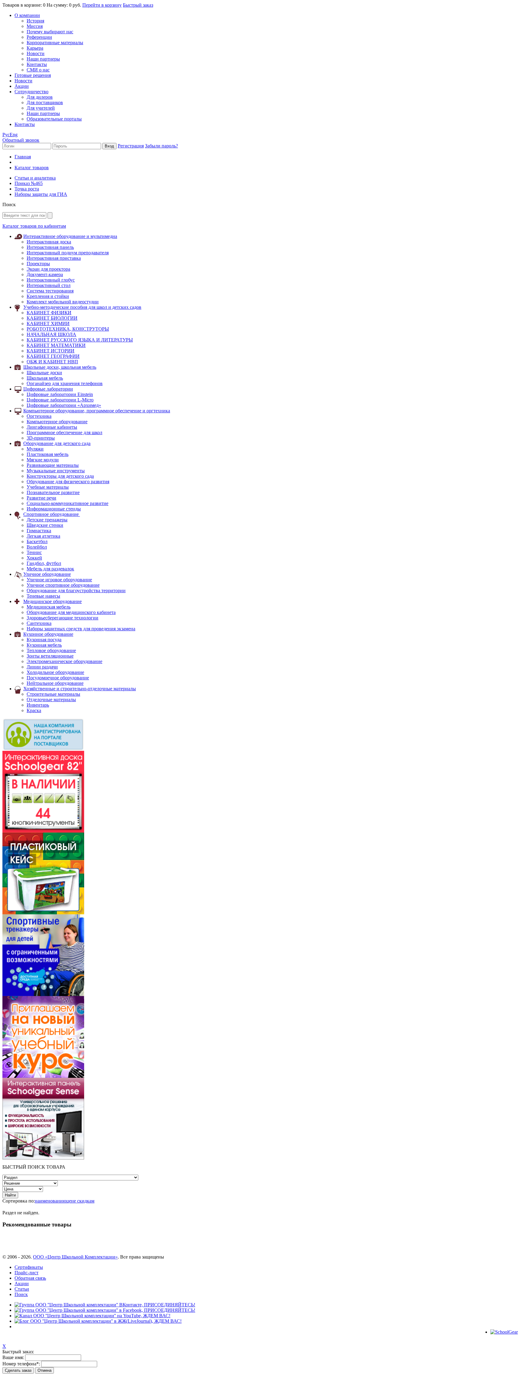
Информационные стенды (54, 508)
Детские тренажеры (47, 519)
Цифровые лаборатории (48, 388)
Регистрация (131, 145)
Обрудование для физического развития (68, 481)
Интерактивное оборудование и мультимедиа (70, 236)
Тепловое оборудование (51, 650)
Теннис (34, 552)
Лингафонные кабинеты (52, 427)
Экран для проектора (48, 269)
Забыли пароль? (161, 145)
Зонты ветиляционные (50, 655)
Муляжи (35, 448)
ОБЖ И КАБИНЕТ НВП (52, 361)
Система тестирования (50, 290)
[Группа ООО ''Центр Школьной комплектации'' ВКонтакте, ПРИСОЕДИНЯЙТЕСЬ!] (105, 1304)
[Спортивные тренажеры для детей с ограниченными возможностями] (43, 994)
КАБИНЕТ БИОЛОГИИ (52, 318)
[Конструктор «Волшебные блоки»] (43, 912)
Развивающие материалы (53, 465)
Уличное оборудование (47, 574)
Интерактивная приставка (54, 258)
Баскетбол (37, 541)
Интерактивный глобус (51, 279)
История (35, 20)
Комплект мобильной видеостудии (63, 301)
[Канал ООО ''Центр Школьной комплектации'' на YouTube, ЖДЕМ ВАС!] (92, 1315)
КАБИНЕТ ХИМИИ (48, 323)
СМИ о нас (38, 69)
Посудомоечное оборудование (58, 677)
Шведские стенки (45, 525)
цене (71, 1200)
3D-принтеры (41, 438)
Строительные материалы (53, 694)
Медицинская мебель (49, 606)
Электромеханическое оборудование (64, 661)
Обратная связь (30, 1278)
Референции (39, 37)
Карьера (35, 48)
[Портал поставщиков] (43, 749)
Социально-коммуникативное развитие (67, 503)
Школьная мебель (45, 378)
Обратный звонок (20, 140)
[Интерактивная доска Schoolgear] (43, 830)
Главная (23, 156)
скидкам (85, 1200)
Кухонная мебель (44, 645)
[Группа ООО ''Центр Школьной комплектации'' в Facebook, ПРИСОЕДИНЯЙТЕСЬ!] (105, 1310)
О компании (27, 15)
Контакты (37, 64)
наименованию (50, 1200)
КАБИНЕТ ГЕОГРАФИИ (53, 356)
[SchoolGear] (504, 1332)
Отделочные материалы (51, 699)
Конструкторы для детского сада (60, 476)
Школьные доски (44, 372)
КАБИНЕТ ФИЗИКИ (49, 312)
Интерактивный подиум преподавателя (68, 252)
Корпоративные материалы (55, 42)
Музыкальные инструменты (56, 470)
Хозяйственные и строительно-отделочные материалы (79, 688)
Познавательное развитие (53, 492)
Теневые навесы (43, 596)
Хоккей (34, 557)
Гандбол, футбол (44, 563)
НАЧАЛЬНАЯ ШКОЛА (51, 334)
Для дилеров (40, 97)
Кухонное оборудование (48, 634)
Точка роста (27, 188)
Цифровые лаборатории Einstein (60, 394)
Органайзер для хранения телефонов (65, 383)
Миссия (35, 26)
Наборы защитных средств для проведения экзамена (81, 628)
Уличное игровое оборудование (59, 579)
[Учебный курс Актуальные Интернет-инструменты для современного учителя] (43, 1076)
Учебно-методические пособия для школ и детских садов (82, 307)
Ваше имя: (13, 1357)
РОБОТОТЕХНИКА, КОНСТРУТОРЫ (68, 329)
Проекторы (38, 263)
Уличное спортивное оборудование (63, 585)
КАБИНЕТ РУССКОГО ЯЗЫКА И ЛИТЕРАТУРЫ (80, 339)
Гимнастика (39, 530)
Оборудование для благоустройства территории (76, 590)
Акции (22, 86)
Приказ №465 (29, 183)
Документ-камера (45, 274)
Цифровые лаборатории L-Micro (60, 399)
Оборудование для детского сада (56, 443)
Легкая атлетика (43, 536)
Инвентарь (38, 705)
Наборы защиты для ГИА (41, 194)
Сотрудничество (31, 91)
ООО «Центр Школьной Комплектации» (75, 1256)
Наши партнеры (43, 58)
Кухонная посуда (44, 639)
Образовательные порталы (54, 118)
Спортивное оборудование (51, 514)
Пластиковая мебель (47, 454)
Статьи (22, 1289)
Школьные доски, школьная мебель (59, 367)
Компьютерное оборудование (57, 421)
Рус (6, 134)
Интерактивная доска (49, 241)
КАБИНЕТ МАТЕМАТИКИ (56, 345)
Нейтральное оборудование (55, 683)
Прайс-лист (26, 1272)
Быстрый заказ (138, 5)
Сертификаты (29, 1267)
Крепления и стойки (48, 296)
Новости (35, 53)
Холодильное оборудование (55, 672)
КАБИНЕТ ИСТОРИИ (50, 350)
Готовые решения (33, 75)
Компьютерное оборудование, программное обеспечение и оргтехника (96, 410)
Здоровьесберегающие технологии (62, 617)
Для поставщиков (45, 102)
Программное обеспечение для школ (64, 432)
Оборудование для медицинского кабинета (71, 612)
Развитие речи (41, 497)
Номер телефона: (21, 1363)
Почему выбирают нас (50, 31)
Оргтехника (39, 416)
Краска (34, 710)
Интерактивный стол (49, 285)
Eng (14, 134)
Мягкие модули (43, 459)
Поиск (21, 1294)
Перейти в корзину (102, 5)
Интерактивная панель (50, 247)
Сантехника (39, 623)
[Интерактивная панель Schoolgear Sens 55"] (43, 1157)
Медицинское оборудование (52, 601)
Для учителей (41, 108)
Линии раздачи (42, 666)
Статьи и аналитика (35, 177)
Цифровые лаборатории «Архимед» (64, 405)
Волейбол (37, 546)
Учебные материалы (48, 487)
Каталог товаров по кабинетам (34, 226)
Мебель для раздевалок (50, 568)
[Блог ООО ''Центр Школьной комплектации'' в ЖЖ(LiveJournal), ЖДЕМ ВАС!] (98, 1321)
